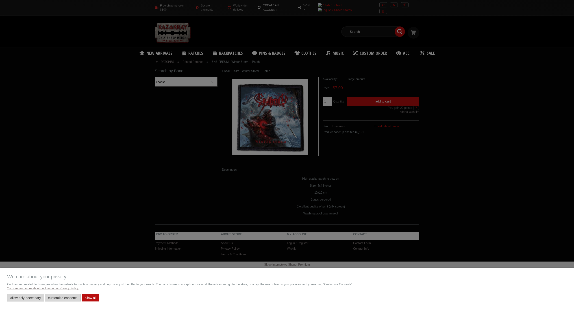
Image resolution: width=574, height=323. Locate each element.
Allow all (90, 298)
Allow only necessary (25, 298)
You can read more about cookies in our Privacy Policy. (43, 288)
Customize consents (63, 298)
